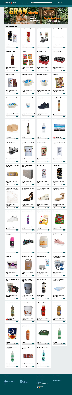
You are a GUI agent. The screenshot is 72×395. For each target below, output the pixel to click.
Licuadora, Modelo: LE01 (41, 279)
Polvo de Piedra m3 (9, 119)
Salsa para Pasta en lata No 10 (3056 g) (11, 325)
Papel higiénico (8, 256)
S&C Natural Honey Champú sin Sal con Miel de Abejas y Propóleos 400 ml (28, 325)
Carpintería (22, 383)
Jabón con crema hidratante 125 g (43, 324)
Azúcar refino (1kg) (40, 165)
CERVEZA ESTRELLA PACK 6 (42, 51)
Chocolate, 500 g (56, 74)
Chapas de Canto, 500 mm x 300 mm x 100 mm (27, 166)
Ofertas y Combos (23, 377)
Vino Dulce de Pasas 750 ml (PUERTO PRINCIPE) (26, 120)
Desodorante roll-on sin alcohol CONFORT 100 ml (11, 234)
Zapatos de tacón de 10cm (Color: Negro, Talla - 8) (28, 189)
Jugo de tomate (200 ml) (41, 302)
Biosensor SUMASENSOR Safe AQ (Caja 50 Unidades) (59, 257)
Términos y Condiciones (57, 380)
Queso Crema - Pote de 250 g (42, 74)
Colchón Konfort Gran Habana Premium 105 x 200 (58, 280)
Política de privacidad (56, 377)
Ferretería (21, 380)
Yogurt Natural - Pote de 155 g (27, 97)
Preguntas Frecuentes (57, 379)
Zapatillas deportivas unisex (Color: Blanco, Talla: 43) (12, 211)
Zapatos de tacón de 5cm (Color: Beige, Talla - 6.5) (59, 189)
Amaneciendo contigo (10, 74)
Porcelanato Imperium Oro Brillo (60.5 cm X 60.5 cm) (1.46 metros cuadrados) (12, 189)
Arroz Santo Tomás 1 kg (41, 142)
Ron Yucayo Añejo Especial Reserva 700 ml (59, 98)
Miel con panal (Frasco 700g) (58, 28)
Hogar (5, 380)
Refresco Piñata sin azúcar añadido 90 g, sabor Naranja (43, 211)
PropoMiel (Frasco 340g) (10, 51)
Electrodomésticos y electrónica (25, 379)
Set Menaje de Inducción (10, 142)
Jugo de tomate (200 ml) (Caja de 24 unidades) (28, 348)
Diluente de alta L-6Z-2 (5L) (27, 256)
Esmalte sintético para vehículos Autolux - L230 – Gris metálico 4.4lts (27, 280)
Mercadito (6, 379)
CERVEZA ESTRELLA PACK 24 (58, 51)
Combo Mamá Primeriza (41, 256)
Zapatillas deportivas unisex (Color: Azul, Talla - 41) (43, 98)
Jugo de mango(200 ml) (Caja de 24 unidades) (12, 166)
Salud (5, 382)
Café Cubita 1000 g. (56, 165)
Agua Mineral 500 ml (41, 119)
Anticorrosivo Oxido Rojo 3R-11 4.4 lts (28, 143)
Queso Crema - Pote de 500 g (27, 74)
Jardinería (6, 384)
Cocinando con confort (41, 28)
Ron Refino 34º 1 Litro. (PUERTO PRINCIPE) (12, 303)
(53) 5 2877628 (40, 381)
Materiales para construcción (9, 381)
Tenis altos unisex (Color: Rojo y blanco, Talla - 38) (43, 189)
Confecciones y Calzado (24, 382)
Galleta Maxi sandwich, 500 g (27, 28)
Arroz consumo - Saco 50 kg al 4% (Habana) (59, 143)
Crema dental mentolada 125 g (27, 233)
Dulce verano (24, 51)
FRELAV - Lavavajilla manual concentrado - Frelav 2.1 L (58, 325)
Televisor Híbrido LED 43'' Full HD (59, 119)
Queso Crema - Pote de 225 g (11, 97)
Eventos (5, 377)
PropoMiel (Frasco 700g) (41, 233)
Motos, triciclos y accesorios (9, 383)
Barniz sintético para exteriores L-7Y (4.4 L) (28, 303)
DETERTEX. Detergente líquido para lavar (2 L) (11, 348)
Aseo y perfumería (23, 381)
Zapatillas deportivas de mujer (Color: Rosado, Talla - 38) (58, 234)
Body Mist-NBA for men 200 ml (42, 347)
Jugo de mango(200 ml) (57, 302)
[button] (6, 15)
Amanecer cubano (9, 28)
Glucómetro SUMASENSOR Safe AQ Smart (12, 280)
